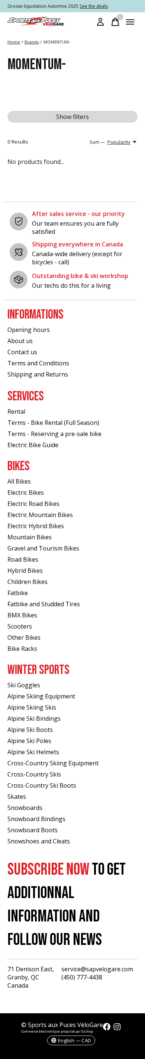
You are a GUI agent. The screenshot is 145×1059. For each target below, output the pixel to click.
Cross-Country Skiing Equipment (53, 763)
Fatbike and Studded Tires (43, 604)
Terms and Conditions (38, 363)
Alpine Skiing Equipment (41, 696)
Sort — (97, 142)
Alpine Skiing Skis (31, 707)
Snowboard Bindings (36, 819)
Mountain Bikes (29, 537)
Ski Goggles (23, 685)
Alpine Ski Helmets (33, 752)
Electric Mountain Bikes (40, 515)
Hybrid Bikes (25, 570)
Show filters (72, 117)
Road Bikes (22, 559)
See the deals (94, 6)
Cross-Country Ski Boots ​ (42, 785)
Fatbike (17, 593)
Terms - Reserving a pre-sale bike (54, 434)
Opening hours (28, 330)
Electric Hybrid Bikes (35, 526)
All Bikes (19, 481)
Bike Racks (22, 649)
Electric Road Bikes (33, 504)
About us (20, 341)
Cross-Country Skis (34, 774)
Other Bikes (24, 637)
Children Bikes (27, 582)
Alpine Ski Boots (30, 730)
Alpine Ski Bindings (34, 718)
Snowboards (24, 808)
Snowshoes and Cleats (38, 841)
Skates (16, 796)
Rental (16, 411)
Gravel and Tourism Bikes (43, 548)
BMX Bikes (22, 615)
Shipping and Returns (37, 374)
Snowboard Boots (32, 830)
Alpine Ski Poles (29, 741)
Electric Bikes (25, 492)
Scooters (19, 626)
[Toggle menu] (130, 21)
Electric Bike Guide (32, 445)
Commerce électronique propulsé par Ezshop (57, 1031)
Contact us (22, 352)
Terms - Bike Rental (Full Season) (53, 423)
